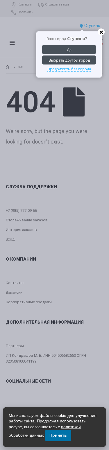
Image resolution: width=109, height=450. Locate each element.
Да (69, 49)
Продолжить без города (69, 68)
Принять (58, 435)
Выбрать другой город (69, 60)
